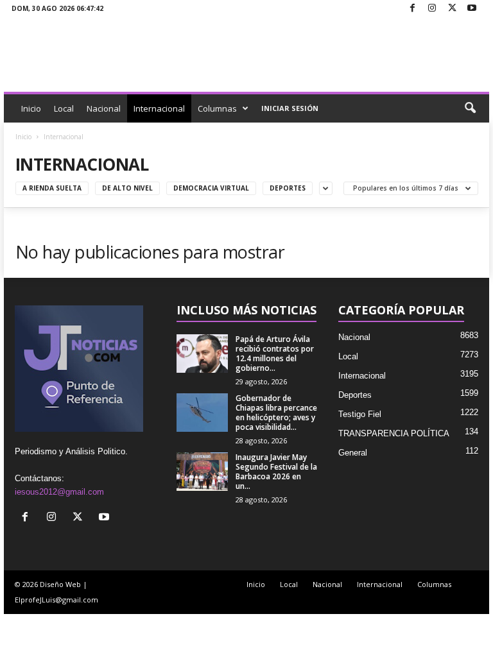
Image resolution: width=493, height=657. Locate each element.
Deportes (288, 187)
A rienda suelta (52, 187)
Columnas (217, 108)
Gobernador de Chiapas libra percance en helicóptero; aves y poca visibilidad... (276, 412)
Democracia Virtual (211, 187)
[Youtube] (472, 8)
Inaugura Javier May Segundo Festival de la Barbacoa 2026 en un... (276, 471)
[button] (470, 108)
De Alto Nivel (127, 187)
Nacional (104, 108)
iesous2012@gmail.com (59, 492)
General (352, 452)
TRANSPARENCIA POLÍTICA (393, 433)
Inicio (31, 108)
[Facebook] (412, 8)
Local (64, 108)
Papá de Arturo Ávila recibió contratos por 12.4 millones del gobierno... (275, 353)
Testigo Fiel (359, 414)
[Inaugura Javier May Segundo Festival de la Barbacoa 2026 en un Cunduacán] (202, 471)
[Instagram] (432, 8)
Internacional (159, 108)
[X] (452, 8)
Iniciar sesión (289, 108)
